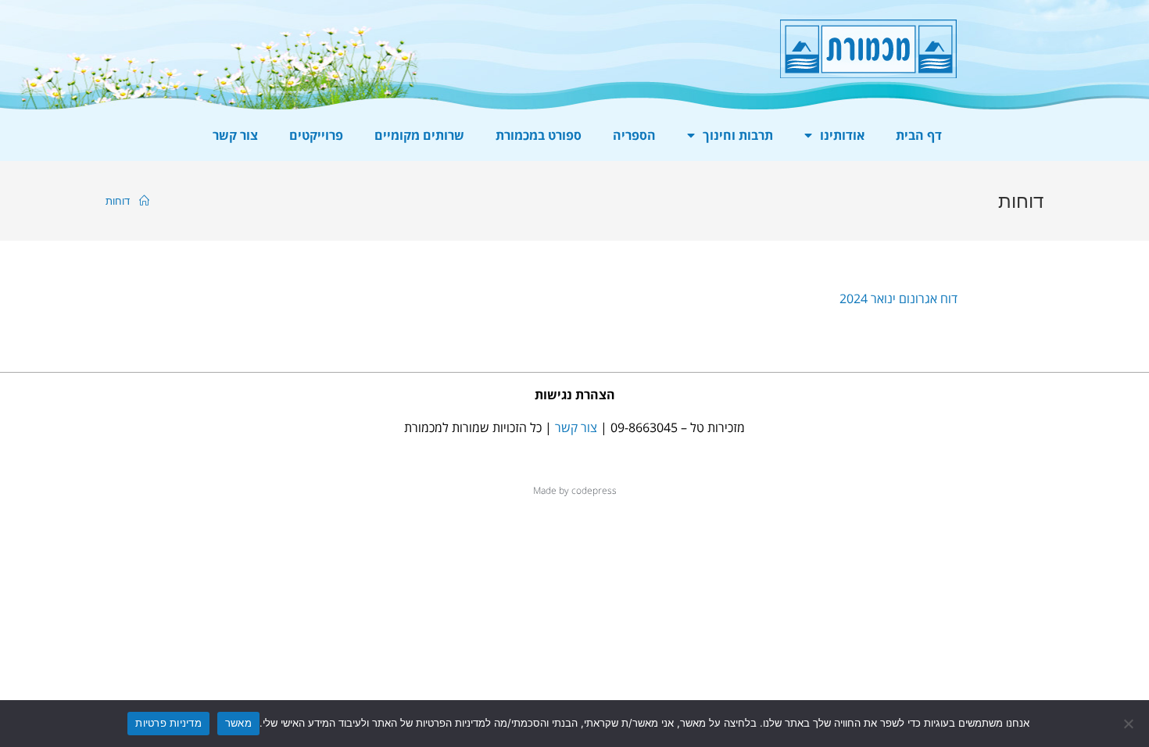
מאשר (238, 723)
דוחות (118, 201)
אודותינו (842, 135)
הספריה (634, 135)
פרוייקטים (316, 135)
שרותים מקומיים (419, 135)
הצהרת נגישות (575, 394)
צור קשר (235, 135)
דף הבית (919, 135)
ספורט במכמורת (539, 135)
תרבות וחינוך (738, 135)
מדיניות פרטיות (168, 723)
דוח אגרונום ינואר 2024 (898, 298)
